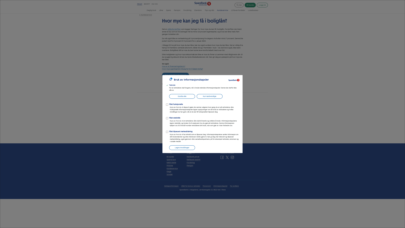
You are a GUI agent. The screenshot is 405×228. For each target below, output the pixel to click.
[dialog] (202, 114)
